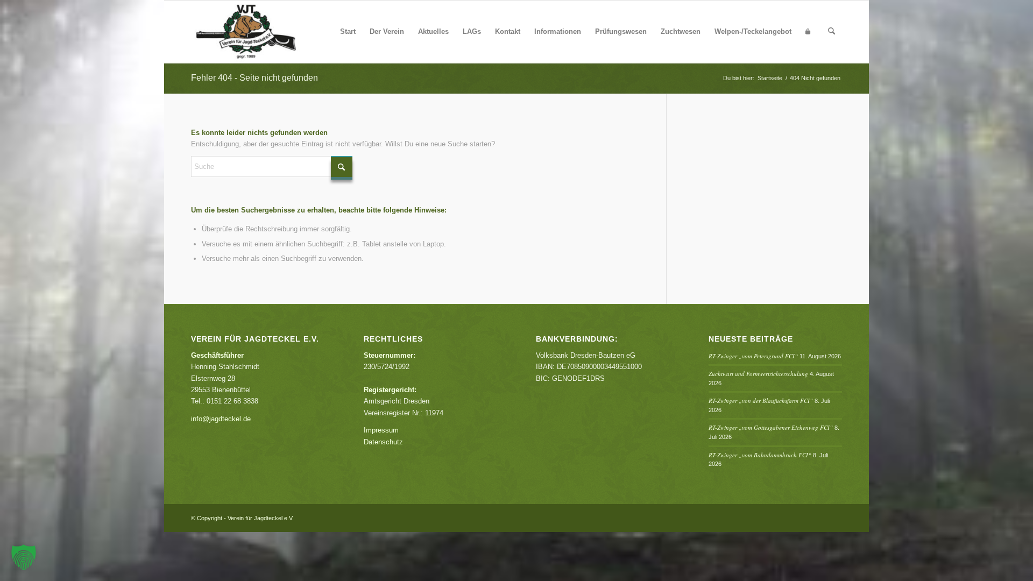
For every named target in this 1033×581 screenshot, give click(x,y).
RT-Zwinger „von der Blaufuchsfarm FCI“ (761, 400)
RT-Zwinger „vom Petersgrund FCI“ (753, 356)
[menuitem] (348, 32)
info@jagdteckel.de (221, 419)
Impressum (381, 430)
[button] (23, 557)
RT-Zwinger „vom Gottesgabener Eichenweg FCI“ (771, 427)
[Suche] (831, 32)
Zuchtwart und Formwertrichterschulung (758, 374)
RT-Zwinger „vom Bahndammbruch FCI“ (760, 455)
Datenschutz (383, 442)
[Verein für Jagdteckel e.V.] (259, 32)
